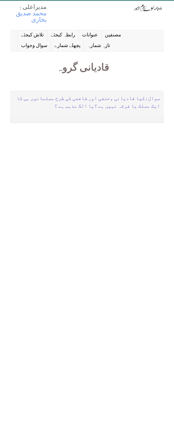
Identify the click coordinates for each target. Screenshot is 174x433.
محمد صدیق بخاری (31, 17)
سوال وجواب (34, 46)
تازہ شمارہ (98, 46)
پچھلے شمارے (67, 46)
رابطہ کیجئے (63, 35)
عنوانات (90, 35)
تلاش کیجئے (32, 35)
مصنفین (113, 35)
